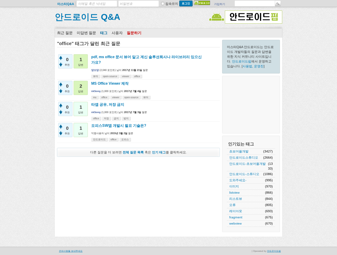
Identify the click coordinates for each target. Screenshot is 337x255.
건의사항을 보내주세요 (71, 251)
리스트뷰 (235, 199)
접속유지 (171, 3)
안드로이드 (99, 139)
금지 (116, 118)
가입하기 (219, 4)
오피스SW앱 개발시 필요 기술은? (118, 126)
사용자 (117, 33)
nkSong (96, 91)
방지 (126, 118)
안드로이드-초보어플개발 (247, 163)
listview (234, 192)
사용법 (247, 66)
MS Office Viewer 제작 (110, 83)
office (137, 76)
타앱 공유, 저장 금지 (107, 104)
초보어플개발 (239, 151)
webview (235, 223)
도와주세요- (237, 180)
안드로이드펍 (241, 61)
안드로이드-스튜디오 (244, 174)
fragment (235, 217)
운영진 (259, 66)
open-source (110, 76)
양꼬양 (95, 70)
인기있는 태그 (241, 144)
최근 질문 (65, 33)
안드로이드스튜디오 (243, 157)
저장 (106, 118)
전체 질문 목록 (133, 152)
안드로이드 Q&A (87, 17)
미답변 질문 (86, 33)
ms (95, 97)
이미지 (234, 186)
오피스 (125, 139)
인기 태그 (159, 152)
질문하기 (134, 33)
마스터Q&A (65, 4)
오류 (232, 205)
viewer (125, 76)
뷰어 (95, 76)
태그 (104, 33)
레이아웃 (235, 211)
